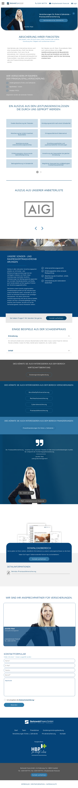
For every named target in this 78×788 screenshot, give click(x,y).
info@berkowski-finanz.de (52, 770)
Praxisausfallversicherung (39, 410)
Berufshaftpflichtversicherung (39, 392)
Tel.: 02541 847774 (24, 770)
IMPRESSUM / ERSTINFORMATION (33, 784)
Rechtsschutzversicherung (39, 398)
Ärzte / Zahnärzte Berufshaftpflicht (73, 13)
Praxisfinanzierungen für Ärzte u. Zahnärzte (38, 428)
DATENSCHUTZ (51, 784)
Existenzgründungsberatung (39, 375)
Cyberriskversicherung (39, 404)
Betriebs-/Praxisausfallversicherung (23, 571)
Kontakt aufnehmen (56, 318)
